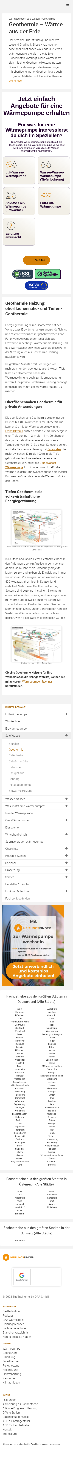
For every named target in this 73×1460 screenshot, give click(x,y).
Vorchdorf (19, 1207)
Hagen (52, 1041)
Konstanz (52, 1161)
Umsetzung (12, 870)
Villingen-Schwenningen (52, 1155)
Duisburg (19, 1044)
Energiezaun (16, 773)
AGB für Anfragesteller (16, 1421)
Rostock (52, 1044)
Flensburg (52, 1142)
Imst (52, 1201)
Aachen (52, 1012)
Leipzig (19, 1047)
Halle (51, 1025)
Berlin (19, 1009)
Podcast (8, 1315)
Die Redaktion (11, 1311)
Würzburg (19, 1101)
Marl (52, 1130)
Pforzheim (20, 1130)
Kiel (52, 1021)
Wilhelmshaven (52, 1146)
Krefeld (52, 1018)
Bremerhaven (19, 1133)
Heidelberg (20, 1091)
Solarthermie (10, 1361)
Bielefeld (20, 1063)
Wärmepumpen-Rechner (37, 681)
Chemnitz (52, 1015)
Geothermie (16, 749)
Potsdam (19, 1088)
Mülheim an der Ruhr (52, 1066)
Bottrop (19, 1120)
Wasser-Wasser (15, 799)
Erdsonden (54, 449)
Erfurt (52, 1047)
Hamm (52, 1056)
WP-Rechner (13, 721)
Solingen (52, 1072)
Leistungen (9, 1400)
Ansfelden (52, 1194)
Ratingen (52, 1123)
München (19, 1015)
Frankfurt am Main (20, 1021)
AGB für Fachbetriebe (16, 1425)
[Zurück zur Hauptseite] (36, 1257)
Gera (20, 1165)
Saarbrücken (52, 1060)
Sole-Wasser (13, 735)
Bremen (19, 1037)
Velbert (52, 1136)
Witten (52, 1095)
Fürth (19, 1146)
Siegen (19, 1155)
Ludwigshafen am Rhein (51, 1076)
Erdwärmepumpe (16, 728)
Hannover (19, 1041)
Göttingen (19, 1107)
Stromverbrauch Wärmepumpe (24, 841)
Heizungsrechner (13, 1324)
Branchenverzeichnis (16, 1332)
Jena (52, 1104)
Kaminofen (9, 1378)
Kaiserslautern (52, 1107)
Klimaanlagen (11, 1382)
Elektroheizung (12, 1374)
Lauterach (19, 1204)
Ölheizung (9, 1357)
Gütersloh (52, 1114)
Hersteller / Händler (17, 884)
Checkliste (11, 848)
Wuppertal (20, 1060)
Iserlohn (52, 1111)
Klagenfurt (20, 1198)
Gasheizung (10, 1353)
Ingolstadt (20, 1126)
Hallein (52, 1191)
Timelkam (19, 1214)
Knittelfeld (52, 1198)
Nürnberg (19, 1050)
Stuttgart (19, 1028)
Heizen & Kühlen (15, 855)
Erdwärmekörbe (18, 761)
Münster (20, 1076)
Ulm (20, 1123)
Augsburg (52, 1009)
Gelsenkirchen (19, 1082)
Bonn (19, 1066)
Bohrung (14, 779)
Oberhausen (52, 1031)
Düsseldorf (20, 1031)
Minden (51, 1152)
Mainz (52, 1053)
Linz (20, 1194)
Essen (20, 1034)
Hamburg (19, 1012)
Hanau (52, 1133)
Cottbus (20, 1139)
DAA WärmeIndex (13, 1320)
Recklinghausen (19, 1114)
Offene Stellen (11, 1412)
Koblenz (20, 1158)
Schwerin (52, 1117)
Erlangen (52, 1091)
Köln (20, 1018)
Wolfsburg (20, 1111)
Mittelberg (52, 1207)
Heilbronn (19, 1117)
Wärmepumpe (11, 1348)
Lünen (52, 1126)
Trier (52, 1098)
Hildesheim (52, 1088)
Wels (19, 1201)
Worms (52, 1158)
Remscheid (20, 1136)
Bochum (20, 1056)
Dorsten (52, 1165)
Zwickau (52, 1101)
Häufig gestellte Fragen (17, 1336)
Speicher (10, 863)
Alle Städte (46, 1002)
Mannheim (20, 1069)
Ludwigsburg (52, 1139)
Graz (20, 1191)
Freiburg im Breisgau (52, 1034)
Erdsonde (15, 767)
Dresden (20, 1053)
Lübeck (52, 1037)
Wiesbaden (19, 1079)
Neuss (52, 1085)
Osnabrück (52, 1069)
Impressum (10, 1433)
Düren (52, 1120)
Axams (52, 1204)
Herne (52, 1063)
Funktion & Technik (17, 891)
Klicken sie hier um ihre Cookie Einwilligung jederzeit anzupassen (31, 1444)
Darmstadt (20, 1098)
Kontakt (7, 1429)
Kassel (52, 1050)
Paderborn (20, 1095)
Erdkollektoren (14, 431)
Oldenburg (52, 1079)
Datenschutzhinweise (16, 1416)
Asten (20, 1210)
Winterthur (20, 1240)
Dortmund (20, 1025)
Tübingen (51, 1149)
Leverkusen (52, 1082)
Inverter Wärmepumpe (19, 813)
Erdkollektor (16, 755)
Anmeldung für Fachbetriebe (20, 1404)
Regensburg (19, 1104)
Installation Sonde (20, 784)
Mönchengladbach (20, 1085)
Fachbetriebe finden (17, 898)
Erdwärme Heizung (20, 790)
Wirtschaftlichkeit (16, 834)
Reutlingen (20, 1142)
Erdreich (14, 743)
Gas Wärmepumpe (17, 820)
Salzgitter (19, 1149)
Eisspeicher (12, 827)
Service (9, 877)
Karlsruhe (19, 1072)
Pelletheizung (11, 1365)
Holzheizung (10, 1369)
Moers (20, 1152)
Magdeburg (51, 1028)
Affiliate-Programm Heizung (20, 1408)
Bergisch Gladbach (20, 1161)
